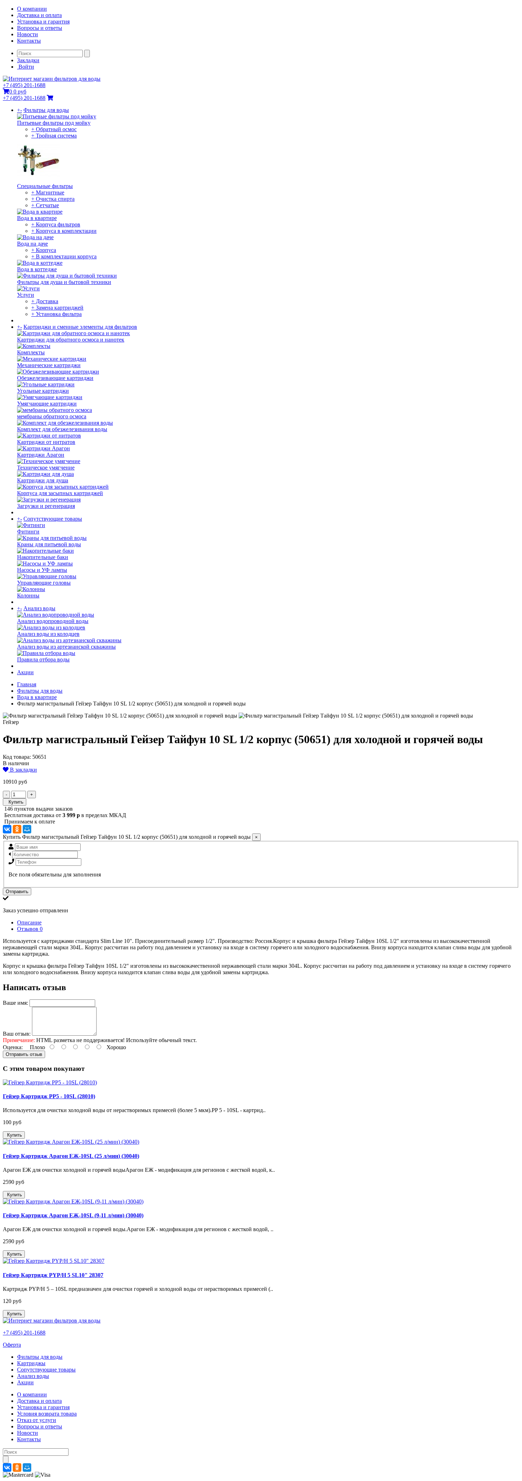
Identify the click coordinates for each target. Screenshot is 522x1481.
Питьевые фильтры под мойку (54, 123)
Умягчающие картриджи (47, 404)
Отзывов (30, 929)
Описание (29, 922)
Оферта (12, 1345)
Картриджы (31, 1363)
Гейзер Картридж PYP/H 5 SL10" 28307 (53, 1275)
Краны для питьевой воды (49, 544)
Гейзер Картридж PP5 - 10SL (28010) (49, 1096)
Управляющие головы (44, 583)
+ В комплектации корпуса (64, 256)
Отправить (17, 891)
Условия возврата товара (47, 1414)
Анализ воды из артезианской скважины (66, 647)
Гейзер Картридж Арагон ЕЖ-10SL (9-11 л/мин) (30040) (73, 1215)
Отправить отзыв (24, 1054)
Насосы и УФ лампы (42, 570)
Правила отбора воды (43, 659)
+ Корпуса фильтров (55, 224)
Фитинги (28, 531)
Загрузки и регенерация (46, 506)
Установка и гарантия (43, 21)
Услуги (25, 295)
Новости (27, 34)
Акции (25, 672)
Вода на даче (32, 244)
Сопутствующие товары (52, 519)
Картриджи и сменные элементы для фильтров (80, 327)
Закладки (28, 60)
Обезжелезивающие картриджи (55, 378)
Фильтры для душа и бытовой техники (64, 282)
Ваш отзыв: (17, 1034)
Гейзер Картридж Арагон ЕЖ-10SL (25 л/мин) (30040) (71, 1156)
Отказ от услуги (36, 1420)
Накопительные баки (42, 557)
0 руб (17, 91)
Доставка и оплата (39, 15)
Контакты (29, 41)
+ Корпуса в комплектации (64, 231)
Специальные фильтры (45, 186)
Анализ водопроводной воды (52, 621)
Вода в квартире (37, 218)
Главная (26, 684)
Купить (14, 802)
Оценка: (13, 1047)
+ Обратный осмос (54, 129)
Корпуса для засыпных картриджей (60, 493)
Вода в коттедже (37, 269)
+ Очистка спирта (53, 199)
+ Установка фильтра (56, 314)
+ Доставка (44, 301)
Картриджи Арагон (40, 455)
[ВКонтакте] (7, 829)
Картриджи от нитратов (46, 442)
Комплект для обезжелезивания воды (62, 429)
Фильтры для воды (46, 110)
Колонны (28, 595)
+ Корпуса (43, 250)
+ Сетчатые (45, 205)
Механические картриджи (49, 365)
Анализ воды (39, 608)
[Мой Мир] (27, 829)
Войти (25, 67)
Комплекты (31, 352)
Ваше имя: (15, 1003)
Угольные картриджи (43, 391)
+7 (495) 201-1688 (24, 85)
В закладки (23, 770)
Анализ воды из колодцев (48, 634)
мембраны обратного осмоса (51, 416)
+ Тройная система (54, 136)
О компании (32, 9)
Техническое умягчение (46, 468)
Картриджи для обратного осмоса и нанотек (70, 340)
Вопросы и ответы (39, 28)
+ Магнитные (47, 192)
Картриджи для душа (42, 480)
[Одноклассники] (17, 829)
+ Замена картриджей (57, 308)
